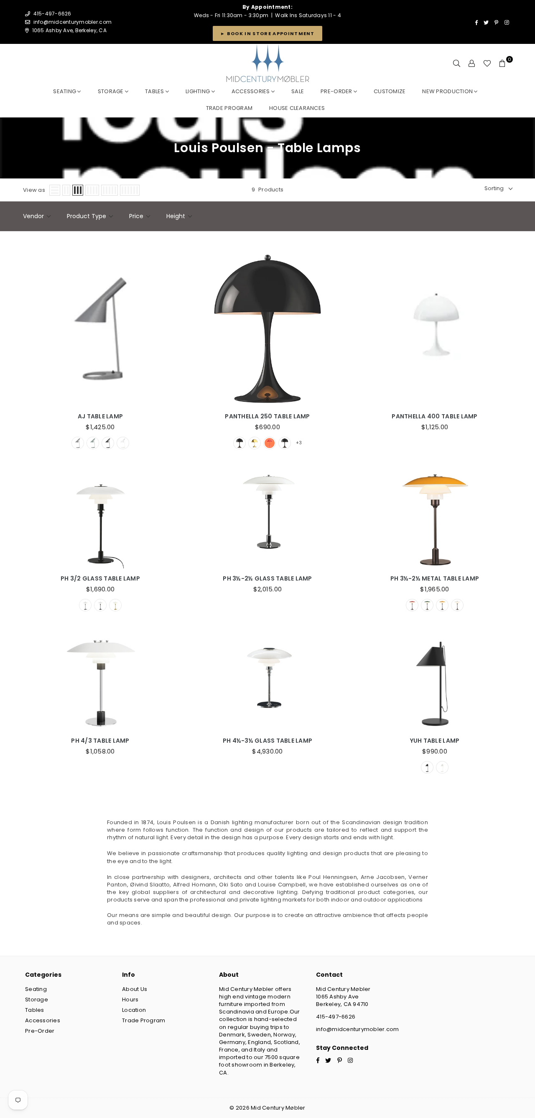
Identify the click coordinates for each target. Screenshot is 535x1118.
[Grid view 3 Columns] (77, 190)
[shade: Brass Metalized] (115, 605)
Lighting (198, 91)
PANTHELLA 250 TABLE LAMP (267, 416)
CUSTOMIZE (389, 91)
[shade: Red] (412, 605)
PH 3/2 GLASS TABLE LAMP (100, 579)
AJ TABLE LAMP (100, 416)
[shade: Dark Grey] (78, 443)
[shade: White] (123, 443)
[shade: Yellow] (442, 605)
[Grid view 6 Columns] (130, 190)
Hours (130, 999)
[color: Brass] (254, 443)
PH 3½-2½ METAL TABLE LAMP (434, 579)
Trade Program (143, 1020)
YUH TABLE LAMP (435, 741)
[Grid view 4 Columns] (92, 190)
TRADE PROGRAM (229, 108)
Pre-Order (39, 1031)
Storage (111, 91)
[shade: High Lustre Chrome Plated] (85, 605)
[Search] (456, 63)
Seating (65, 91)
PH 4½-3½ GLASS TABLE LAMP (268, 741)
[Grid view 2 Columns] (66, 190)
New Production (448, 91)
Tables (155, 91)
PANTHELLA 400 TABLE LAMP (434, 416)
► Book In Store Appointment (267, 33)
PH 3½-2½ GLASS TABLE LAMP (267, 579)
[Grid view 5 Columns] (109, 190)
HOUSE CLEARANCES (297, 108)
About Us (134, 989)
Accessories (251, 91)
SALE (297, 91)
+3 (299, 443)
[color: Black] (239, 443)
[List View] (54, 190)
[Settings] (471, 63)
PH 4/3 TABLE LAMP (100, 741)
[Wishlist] (487, 63)
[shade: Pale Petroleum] (93, 443)
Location (134, 1010)
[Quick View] (169, 325)
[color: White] (284, 443)
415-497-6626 (335, 1017)
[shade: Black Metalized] (100, 605)
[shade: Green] (427, 605)
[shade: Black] (108, 443)
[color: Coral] (269, 443)
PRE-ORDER (337, 91)
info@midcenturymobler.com (72, 21)
